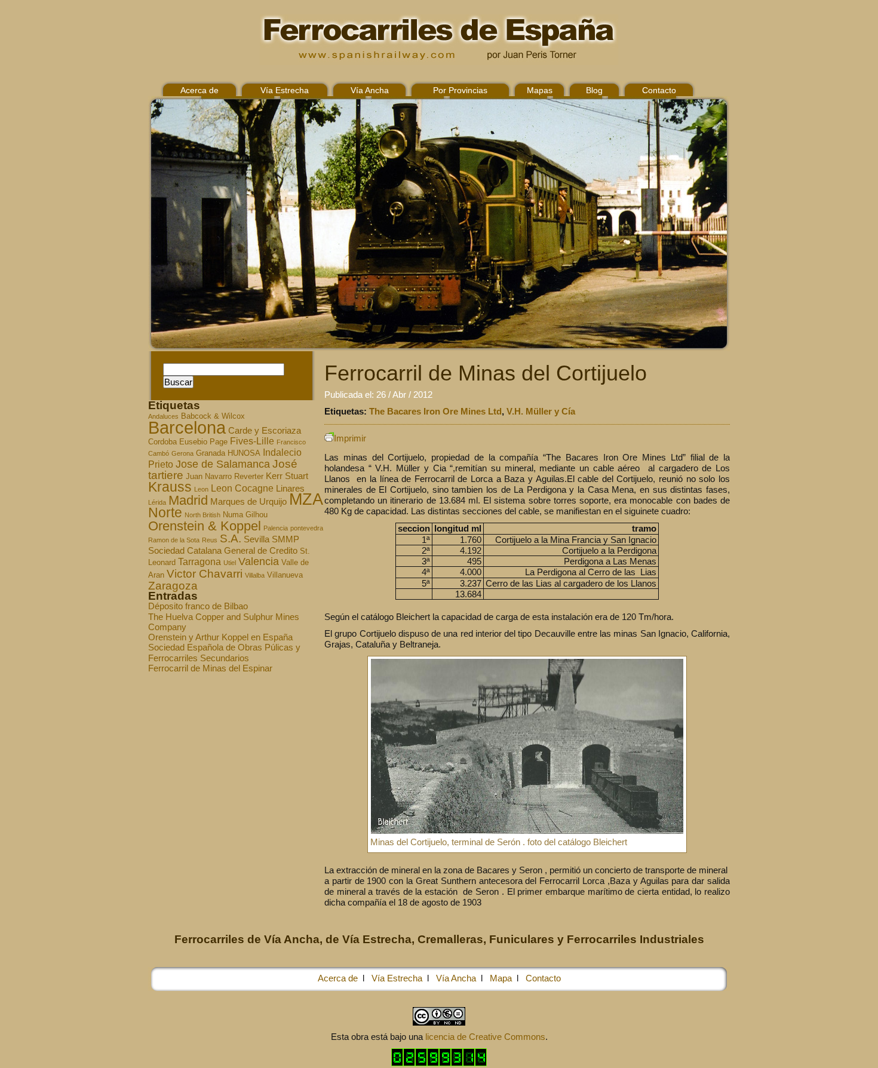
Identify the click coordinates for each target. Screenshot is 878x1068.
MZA (306, 499)
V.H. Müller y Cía (540, 411)
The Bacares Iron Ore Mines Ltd (435, 411)
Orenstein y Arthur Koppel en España (220, 637)
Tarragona (199, 561)
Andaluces (163, 416)
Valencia (258, 561)
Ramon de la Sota (173, 540)
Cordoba (162, 442)
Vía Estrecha (284, 90)
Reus (209, 540)
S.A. (230, 538)
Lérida (157, 502)
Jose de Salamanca (223, 464)
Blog (594, 90)
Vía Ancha (370, 90)
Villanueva (285, 575)
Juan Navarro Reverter (224, 476)
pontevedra (306, 528)
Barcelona (187, 427)
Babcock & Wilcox (213, 416)
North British (202, 514)
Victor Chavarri (204, 573)
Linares (290, 488)
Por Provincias (460, 90)
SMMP (285, 539)
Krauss (170, 487)
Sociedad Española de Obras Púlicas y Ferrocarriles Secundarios (224, 652)
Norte (165, 512)
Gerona (182, 453)
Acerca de (199, 90)
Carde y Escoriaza (264, 430)
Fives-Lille (252, 440)
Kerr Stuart (287, 476)
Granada (210, 453)
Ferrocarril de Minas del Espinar (210, 668)
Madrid (188, 500)
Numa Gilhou (245, 515)
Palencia (275, 528)
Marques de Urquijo (248, 502)
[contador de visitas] (439, 1063)
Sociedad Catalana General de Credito (222, 551)
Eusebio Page (203, 442)
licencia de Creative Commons (485, 1037)
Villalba (255, 575)
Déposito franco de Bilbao (198, 606)
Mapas (539, 90)
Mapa (501, 978)
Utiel (229, 562)
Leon (201, 489)
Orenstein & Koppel (204, 525)
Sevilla (256, 539)
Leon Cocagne (242, 488)
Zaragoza (173, 585)
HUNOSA (244, 453)
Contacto (659, 90)
